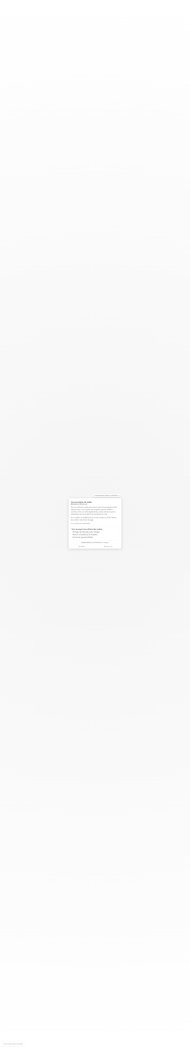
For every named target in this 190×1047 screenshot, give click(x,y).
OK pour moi (108, 546)
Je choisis (82, 546)
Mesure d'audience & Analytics (85, 534)
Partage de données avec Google (86, 531)
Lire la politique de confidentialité (80, 523)
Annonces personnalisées (83, 537)
